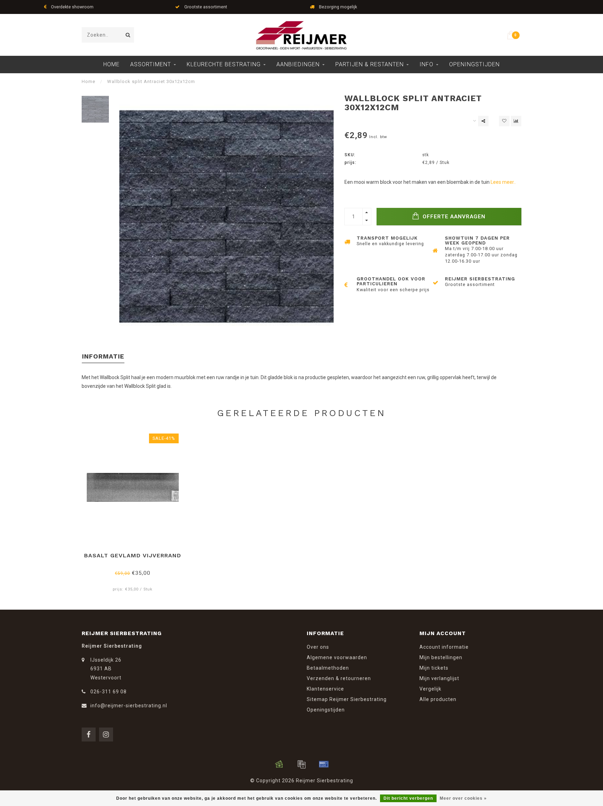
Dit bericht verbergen (408, 798)
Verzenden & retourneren (339, 678)
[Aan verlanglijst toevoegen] (504, 121)
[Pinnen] (324, 764)
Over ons (318, 647)
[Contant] (279, 764)
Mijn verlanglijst (439, 678)
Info (426, 64)
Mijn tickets (433, 668)
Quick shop (135, 553)
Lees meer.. (503, 182)
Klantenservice (325, 689)
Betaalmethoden (328, 668)
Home (111, 64)
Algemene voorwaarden (337, 657)
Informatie (103, 356)
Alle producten (437, 699)
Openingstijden (474, 64)
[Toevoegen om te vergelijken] (516, 121)
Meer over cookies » (463, 798)
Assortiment (150, 64)
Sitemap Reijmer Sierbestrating (347, 699)
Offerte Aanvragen (453, 216)
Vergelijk (430, 689)
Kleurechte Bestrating (224, 64)
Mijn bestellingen (440, 657)
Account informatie (444, 647)
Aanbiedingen (298, 64)
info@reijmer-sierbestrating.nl (128, 705)
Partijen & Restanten (369, 64)
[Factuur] (301, 764)
